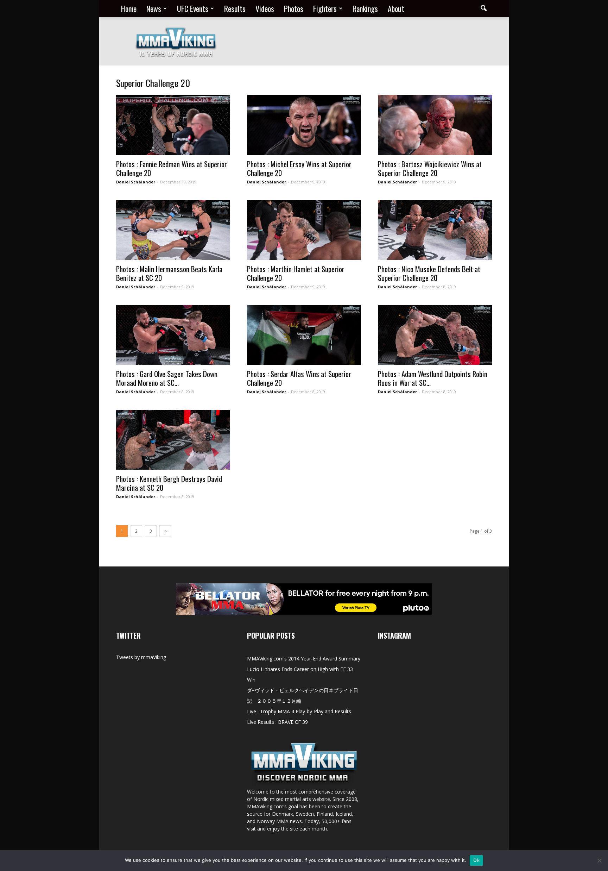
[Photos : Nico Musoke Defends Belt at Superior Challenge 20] (435, 230)
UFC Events (192, 8)
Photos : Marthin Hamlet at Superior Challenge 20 (295, 273)
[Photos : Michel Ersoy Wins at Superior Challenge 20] (304, 125)
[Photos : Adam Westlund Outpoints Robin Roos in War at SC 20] (435, 335)
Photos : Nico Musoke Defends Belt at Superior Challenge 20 (429, 273)
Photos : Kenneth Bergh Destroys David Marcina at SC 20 (169, 483)
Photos (293, 8)
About (396, 8)
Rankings (365, 8)
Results (235, 8)
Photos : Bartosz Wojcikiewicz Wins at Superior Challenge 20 (430, 168)
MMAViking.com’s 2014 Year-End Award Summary (303, 658)
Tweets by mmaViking (141, 657)
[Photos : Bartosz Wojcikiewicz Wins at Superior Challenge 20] (435, 125)
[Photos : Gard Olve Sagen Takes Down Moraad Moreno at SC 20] (173, 335)
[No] (599, 860)
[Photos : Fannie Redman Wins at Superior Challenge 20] (173, 125)
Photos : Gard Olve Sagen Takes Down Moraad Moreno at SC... (166, 378)
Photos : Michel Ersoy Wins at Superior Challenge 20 (299, 168)
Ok (476, 860)
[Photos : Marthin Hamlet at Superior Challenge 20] (304, 230)
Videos (264, 8)
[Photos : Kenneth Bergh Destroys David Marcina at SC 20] (173, 440)
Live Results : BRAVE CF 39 (277, 722)
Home (129, 8)
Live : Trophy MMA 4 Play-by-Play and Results (299, 711)
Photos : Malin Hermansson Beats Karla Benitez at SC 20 (169, 273)
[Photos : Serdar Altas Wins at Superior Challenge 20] (304, 335)
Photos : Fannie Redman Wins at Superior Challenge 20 (171, 168)
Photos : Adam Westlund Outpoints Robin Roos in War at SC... (432, 378)
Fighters (325, 8)
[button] (483, 8)
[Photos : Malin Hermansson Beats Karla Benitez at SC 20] (173, 230)
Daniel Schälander (135, 181)
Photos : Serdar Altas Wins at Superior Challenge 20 (299, 378)
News (153, 8)
